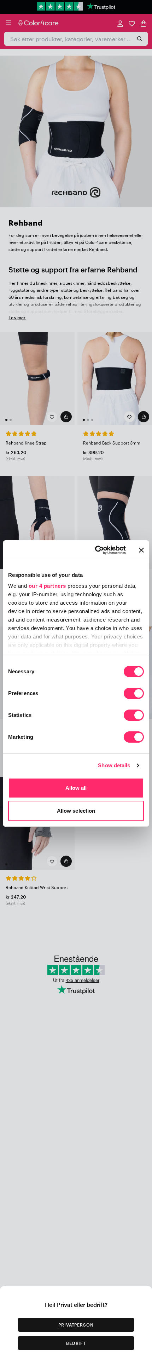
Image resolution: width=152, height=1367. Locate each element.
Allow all (76, 788)
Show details (114, 765)
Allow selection (76, 811)
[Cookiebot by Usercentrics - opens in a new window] (95, 550)
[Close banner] (141, 550)
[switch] (134, 694)
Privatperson (76, 1324)
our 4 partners (47, 586)
